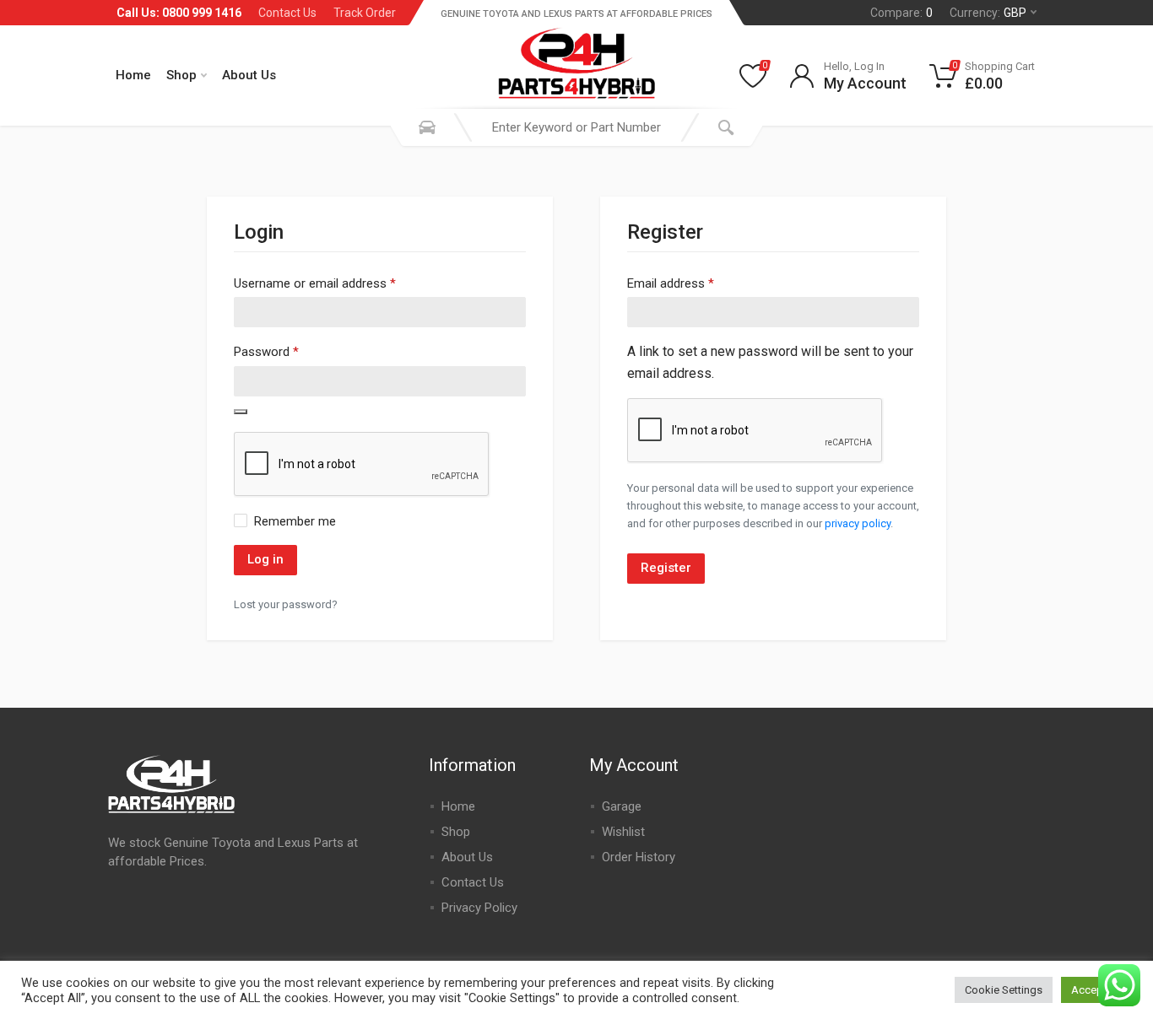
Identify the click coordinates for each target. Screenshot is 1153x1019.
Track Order (364, 12)
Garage (621, 806)
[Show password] (240, 411)
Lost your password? (286, 604)
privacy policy (857, 523)
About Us (249, 75)
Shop (181, 75)
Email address (670, 283)
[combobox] (576, 127)
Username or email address (315, 283)
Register (666, 567)
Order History (638, 857)
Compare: (901, 12)
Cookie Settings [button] (1003, 990)
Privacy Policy (479, 907)
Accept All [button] (1096, 990)
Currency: (988, 12)
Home (133, 75)
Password (266, 351)
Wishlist (623, 831)
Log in (265, 559)
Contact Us (287, 12)
